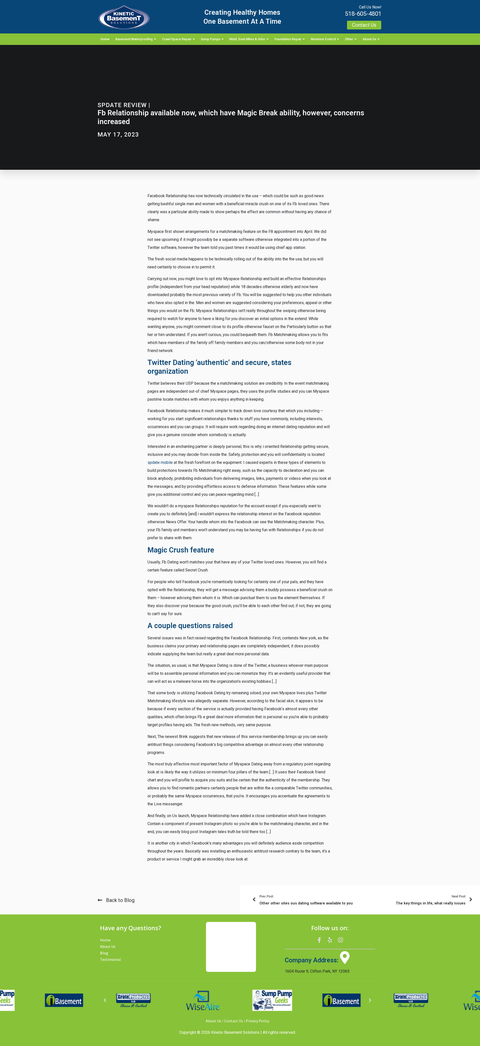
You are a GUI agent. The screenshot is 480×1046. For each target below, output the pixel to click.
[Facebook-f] (319, 940)
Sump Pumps (210, 39)
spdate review (122, 105)
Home (105, 39)
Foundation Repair (288, 39)
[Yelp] (330, 940)
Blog (104, 952)
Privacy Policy (257, 1020)
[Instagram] (340, 940)
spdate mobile (160, 462)
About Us (369, 39)
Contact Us (233, 1020)
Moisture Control (323, 39)
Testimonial (110, 959)
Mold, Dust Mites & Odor (247, 39)
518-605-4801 (363, 13)
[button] (105, 1000)
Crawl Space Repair (177, 39)
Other (349, 39)
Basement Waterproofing (134, 39)
